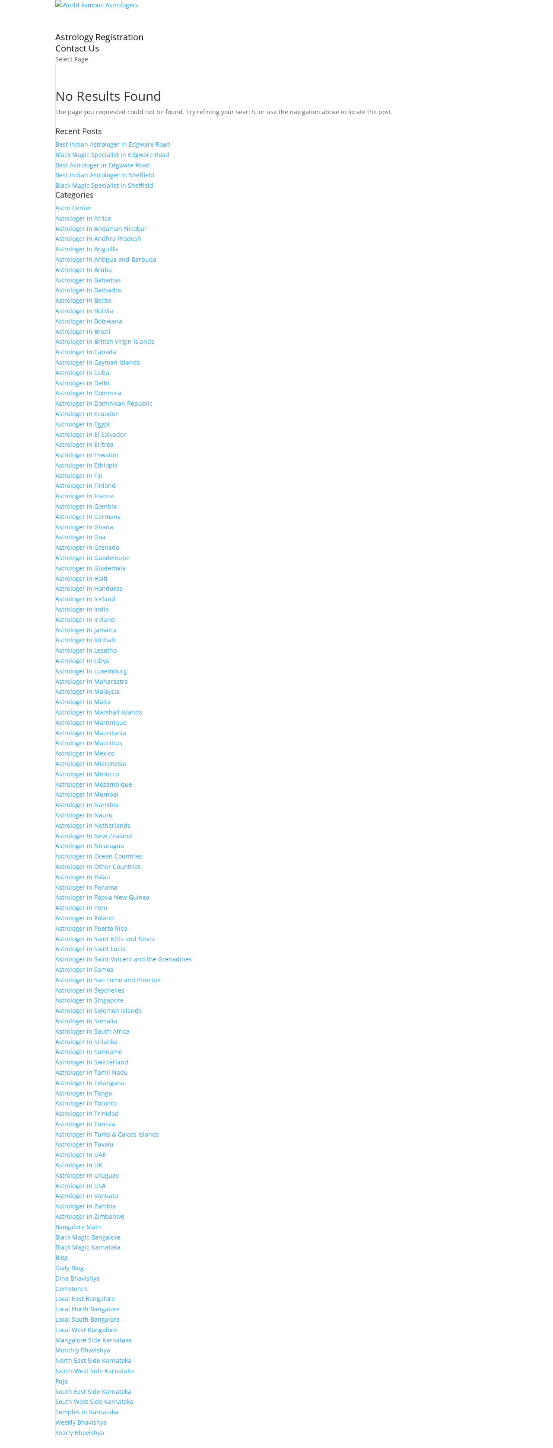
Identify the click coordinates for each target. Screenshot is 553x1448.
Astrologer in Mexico (84, 753)
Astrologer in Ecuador (86, 414)
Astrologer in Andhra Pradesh (98, 238)
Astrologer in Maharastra (91, 681)
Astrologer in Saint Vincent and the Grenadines (123, 959)
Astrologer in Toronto (86, 1103)
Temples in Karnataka (86, 1412)
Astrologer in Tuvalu (84, 1144)
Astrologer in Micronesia (90, 763)
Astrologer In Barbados (88, 290)
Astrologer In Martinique (91, 722)
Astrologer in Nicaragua (89, 846)
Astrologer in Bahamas (88, 280)
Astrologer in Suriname (88, 1052)
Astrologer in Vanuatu (86, 1196)
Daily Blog (69, 1268)
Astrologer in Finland (85, 485)
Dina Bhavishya (77, 1278)
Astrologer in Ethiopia (86, 465)
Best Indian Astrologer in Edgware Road (112, 144)
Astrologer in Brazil (83, 331)
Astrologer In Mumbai (86, 794)
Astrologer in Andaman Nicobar (101, 228)
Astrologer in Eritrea (84, 444)
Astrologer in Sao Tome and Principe (108, 980)
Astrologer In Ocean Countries (99, 856)
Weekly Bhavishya (81, 1422)
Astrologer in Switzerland (91, 1062)
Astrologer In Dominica (88, 393)
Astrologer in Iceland (85, 599)
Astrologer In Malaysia (87, 691)
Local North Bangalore (87, 1309)
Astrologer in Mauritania (90, 733)
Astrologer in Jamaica (86, 630)
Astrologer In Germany (88, 517)
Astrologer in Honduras (89, 588)
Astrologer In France (84, 496)
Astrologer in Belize (83, 300)
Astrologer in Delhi (82, 383)
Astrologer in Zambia (85, 1206)
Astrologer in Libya (82, 661)
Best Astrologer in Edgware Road (102, 165)
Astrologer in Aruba (83, 270)
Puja (61, 1381)
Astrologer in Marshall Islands (98, 712)
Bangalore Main (78, 1227)
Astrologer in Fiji (78, 475)
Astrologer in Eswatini (86, 455)
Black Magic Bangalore (88, 1237)
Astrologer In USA (80, 1186)
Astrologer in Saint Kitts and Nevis (104, 939)
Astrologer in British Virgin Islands (104, 341)
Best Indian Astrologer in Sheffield (104, 175)
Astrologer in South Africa (92, 1031)
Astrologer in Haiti (81, 578)
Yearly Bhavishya (79, 1433)
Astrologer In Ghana (84, 527)
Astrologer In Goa (80, 537)
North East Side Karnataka (93, 1360)
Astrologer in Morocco (87, 774)
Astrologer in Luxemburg (91, 671)
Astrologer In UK (78, 1165)
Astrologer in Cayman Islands (97, 362)
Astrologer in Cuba (82, 372)
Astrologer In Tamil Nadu (91, 1072)
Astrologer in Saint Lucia (90, 949)
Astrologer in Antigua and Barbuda (105, 259)
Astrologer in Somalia (86, 1021)
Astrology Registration (99, 37)
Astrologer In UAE (80, 1154)
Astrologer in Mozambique (93, 784)
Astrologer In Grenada (87, 547)
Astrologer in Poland (84, 918)
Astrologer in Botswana (88, 321)
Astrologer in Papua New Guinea (102, 897)
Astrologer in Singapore (89, 1000)
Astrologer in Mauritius (88, 743)
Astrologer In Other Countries (98, 866)
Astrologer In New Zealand (93, 836)
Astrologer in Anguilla (86, 249)
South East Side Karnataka (93, 1391)
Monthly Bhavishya (82, 1350)
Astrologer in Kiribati (85, 640)
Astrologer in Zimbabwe (89, 1216)
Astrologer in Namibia (87, 805)
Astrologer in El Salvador (90, 434)
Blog (61, 1257)
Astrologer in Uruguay (87, 1175)
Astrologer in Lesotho (86, 650)
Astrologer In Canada (85, 352)
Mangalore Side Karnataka (93, 1340)
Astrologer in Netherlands (92, 825)
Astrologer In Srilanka (86, 1042)
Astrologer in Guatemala (90, 568)
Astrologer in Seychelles (89, 990)
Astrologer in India (82, 609)
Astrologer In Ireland (85, 619)
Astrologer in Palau (82, 877)
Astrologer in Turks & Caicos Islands (107, 1134)
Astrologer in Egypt (82, 424)
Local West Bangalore (86, 1330)
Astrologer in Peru (81, 907)
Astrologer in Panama (86, 887)
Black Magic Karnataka (88, 1247)
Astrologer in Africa (83, 218)
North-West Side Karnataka (94, 1371)
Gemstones (71, 1289)
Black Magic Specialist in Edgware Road (112, 155)
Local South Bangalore (87, 1319)
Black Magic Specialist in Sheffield (104, 185)
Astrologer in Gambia (86, 506)
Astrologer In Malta (83, 702)
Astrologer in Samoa (84, 969)
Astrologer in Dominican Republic (104, 403)
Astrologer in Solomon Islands (98, 1010)
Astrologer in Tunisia (85, 1124)
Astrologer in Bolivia (84, 311)
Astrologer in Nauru (84, 815)
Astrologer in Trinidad (87, 1113)
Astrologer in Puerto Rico (91, 928)
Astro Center (73, 208)
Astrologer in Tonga (83, 1093)
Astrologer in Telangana (89, 1083)
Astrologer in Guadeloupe (92, 558)
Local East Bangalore (85, 1298)
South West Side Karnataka (94, 1401)
